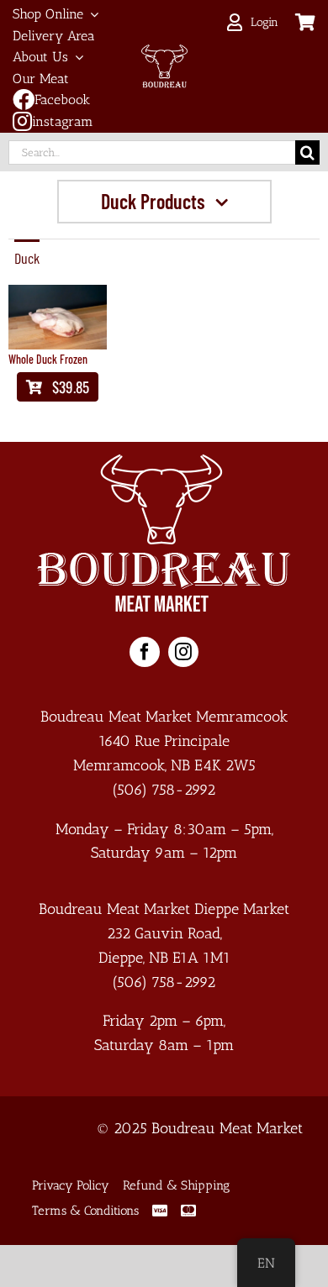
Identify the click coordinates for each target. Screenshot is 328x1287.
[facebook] (145, 652)
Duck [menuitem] (27, 258)
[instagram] (183, 652)
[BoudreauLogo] (164, 52)
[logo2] (164, 462)
